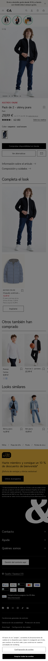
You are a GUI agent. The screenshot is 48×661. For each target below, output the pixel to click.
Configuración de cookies (24, 649)
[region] (24, 646)
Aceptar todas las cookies (24, 656)
